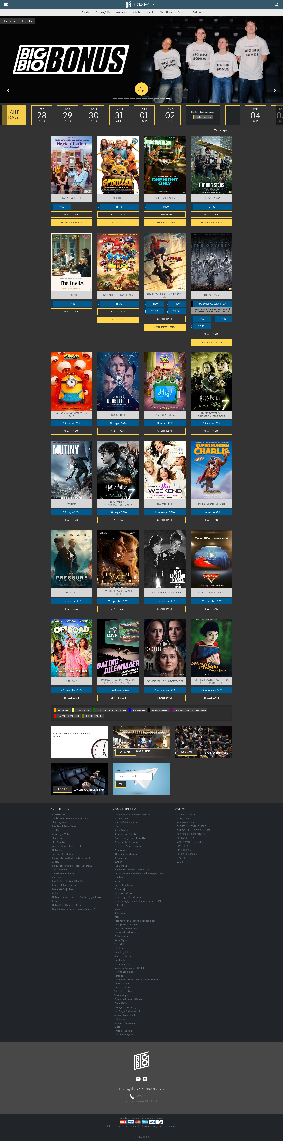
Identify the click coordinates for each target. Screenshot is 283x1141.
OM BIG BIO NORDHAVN (191, 834)
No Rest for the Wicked (126, 822)
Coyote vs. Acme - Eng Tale (128, 846)
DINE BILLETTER (185, 858)
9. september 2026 (118, 601)
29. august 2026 (71, 423)
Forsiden (86, 12)
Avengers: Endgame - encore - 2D (132, 869)
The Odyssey (59, 822)
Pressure (56, 877)
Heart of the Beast (123, 885)
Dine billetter (166, 12)
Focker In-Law (121, 983)
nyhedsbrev (125, 1118)
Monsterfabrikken (123, 893)
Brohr (117, 881)
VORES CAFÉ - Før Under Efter (192, 842)
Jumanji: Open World (125, 1015)
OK (121, 784)
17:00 (156, 206)
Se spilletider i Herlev (71, 222)
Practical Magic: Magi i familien (68, 881)
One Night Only (60, 834)
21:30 (203, 206)
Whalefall (119, 944)
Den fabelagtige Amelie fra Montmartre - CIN (75, 909)
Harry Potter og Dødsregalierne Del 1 (71, 858)
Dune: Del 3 (120, 1003)
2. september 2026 (165, 512)
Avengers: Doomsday (125, 1007)
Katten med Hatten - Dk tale (128, 999)
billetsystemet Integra (148, 1126)
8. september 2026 (71, 601)
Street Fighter (121, 940)
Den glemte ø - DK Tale (126, 924)
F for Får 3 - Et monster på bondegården (134, 920)
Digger (117, 909)
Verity (117, 916)
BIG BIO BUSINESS (187, 854)
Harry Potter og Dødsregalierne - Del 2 (72, 865)
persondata (149, 1118)
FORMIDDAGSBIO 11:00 (208, 303)
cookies (160, 1118)
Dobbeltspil (57, 850)
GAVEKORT (183, 846)
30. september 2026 (211, 690)
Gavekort (182, 12)
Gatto (117, 1026)
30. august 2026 (118, 512)
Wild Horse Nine (123, 991)
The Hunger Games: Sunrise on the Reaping (136, 979)
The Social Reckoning (125, 932)
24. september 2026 (118, 690)
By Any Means (122, 818)
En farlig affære (122, 964)
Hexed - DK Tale (122, 987)
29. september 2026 (164, 690)
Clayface (118, 948)
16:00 (110, 303)
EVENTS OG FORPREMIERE (192, 826)
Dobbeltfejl (119, 889)
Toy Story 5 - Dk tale (62, 854)
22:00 (173, 311)
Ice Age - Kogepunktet (125, 1022)
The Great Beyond (123, 1034)
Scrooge (118, 975)
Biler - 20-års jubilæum (63, 889)
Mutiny (55, 861)
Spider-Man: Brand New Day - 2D (70, 818)
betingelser (137, 1118)
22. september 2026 (71, 690)
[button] (8, 90)
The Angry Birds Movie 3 (127, 1011)
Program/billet (103, 12)
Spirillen (56, 830)
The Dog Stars (59, 842)
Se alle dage (71, 214)
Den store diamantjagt (125, 928)
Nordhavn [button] (143, 4)
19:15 (63, 303)
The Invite (57, 838)
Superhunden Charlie (63, 873)
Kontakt (150, 12)
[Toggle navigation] (277, 4)
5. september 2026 (211, 512)
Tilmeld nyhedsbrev (203, 116)
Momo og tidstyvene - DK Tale (129, 967)
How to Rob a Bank (124, 971)
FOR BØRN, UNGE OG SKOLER (194, 830)
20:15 (197, 326)
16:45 (110, 206)
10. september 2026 (164, 601)
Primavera (119, 850)
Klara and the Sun (123, 956)
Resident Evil (120, 858)
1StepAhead (169, 1126)
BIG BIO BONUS (185, 838)
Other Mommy (122, 936)
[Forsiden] (129, 4)
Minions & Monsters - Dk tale (67, 846)
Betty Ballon (120, 913)
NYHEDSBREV (184, 850)
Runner (118, 861)
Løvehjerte (119, 960)
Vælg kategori (221, 130)
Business (197, 12)
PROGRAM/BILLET (186, 814)
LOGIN (180, 861)
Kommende (121, 12)
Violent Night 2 (122, 995)
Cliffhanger (120, 1019)
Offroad (56, 893)
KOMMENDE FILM (187, 818)
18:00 (57, 206)
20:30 (151, 311)
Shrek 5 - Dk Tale (123, 1030)
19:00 (173, 303)
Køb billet (142, 89)
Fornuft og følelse (123, 952)
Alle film (137, 12)
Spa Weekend (59, 869)
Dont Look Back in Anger (64, 885)
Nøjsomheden (59, 814)
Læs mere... (125, 752)
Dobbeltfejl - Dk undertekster (66, 905)
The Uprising (120, 865)
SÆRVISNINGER (186, 822)
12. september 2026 (211, 601)
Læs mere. (187, 752)
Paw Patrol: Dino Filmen (64, 826)
